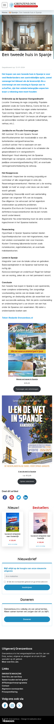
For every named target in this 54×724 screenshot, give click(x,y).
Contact (5, 686)
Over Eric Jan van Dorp (12, 677)
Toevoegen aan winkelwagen (27, 389)
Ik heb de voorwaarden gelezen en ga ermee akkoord (27, 582)
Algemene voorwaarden (12, 689)
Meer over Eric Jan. (10, 662)
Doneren (27, 619)
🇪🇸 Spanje (13, 12)
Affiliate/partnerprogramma (14, 683)
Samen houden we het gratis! (15, 680)
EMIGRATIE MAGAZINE (11, 674)
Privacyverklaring (9, 692)
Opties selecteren (27, 481)
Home (4, 12)
